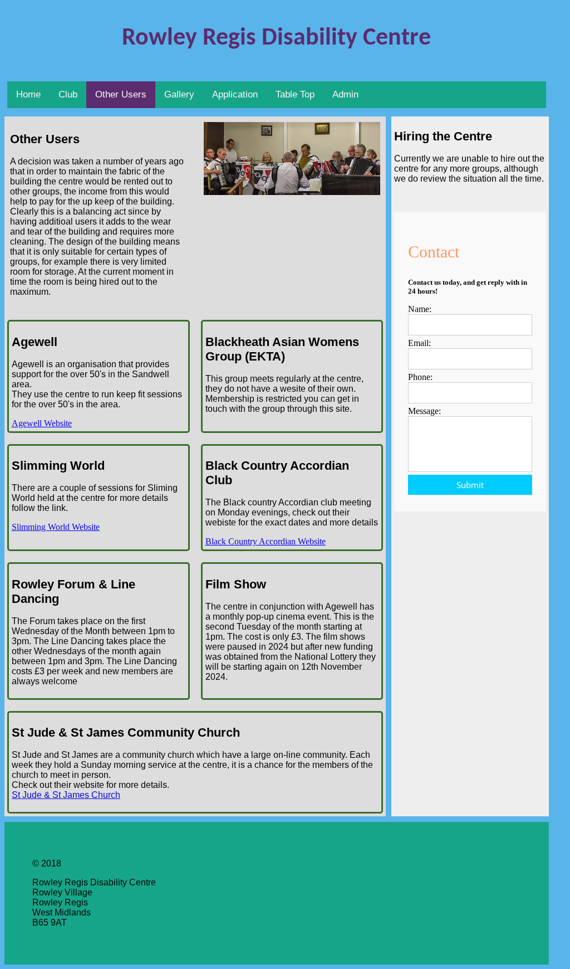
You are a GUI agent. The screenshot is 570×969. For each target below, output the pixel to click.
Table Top (295, 94)
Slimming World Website (56, 527)
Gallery (179, 94)
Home (28, 94)
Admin (345, 94)
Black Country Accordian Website (265, 541)
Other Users (120, 94)
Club (67, 94)
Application (235, 94)
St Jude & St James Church (66, 795)
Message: (424, 411)
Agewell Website (42, 423)
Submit (470, 484)
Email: (419, 343)
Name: (419, 309)
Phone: (420, 377)
